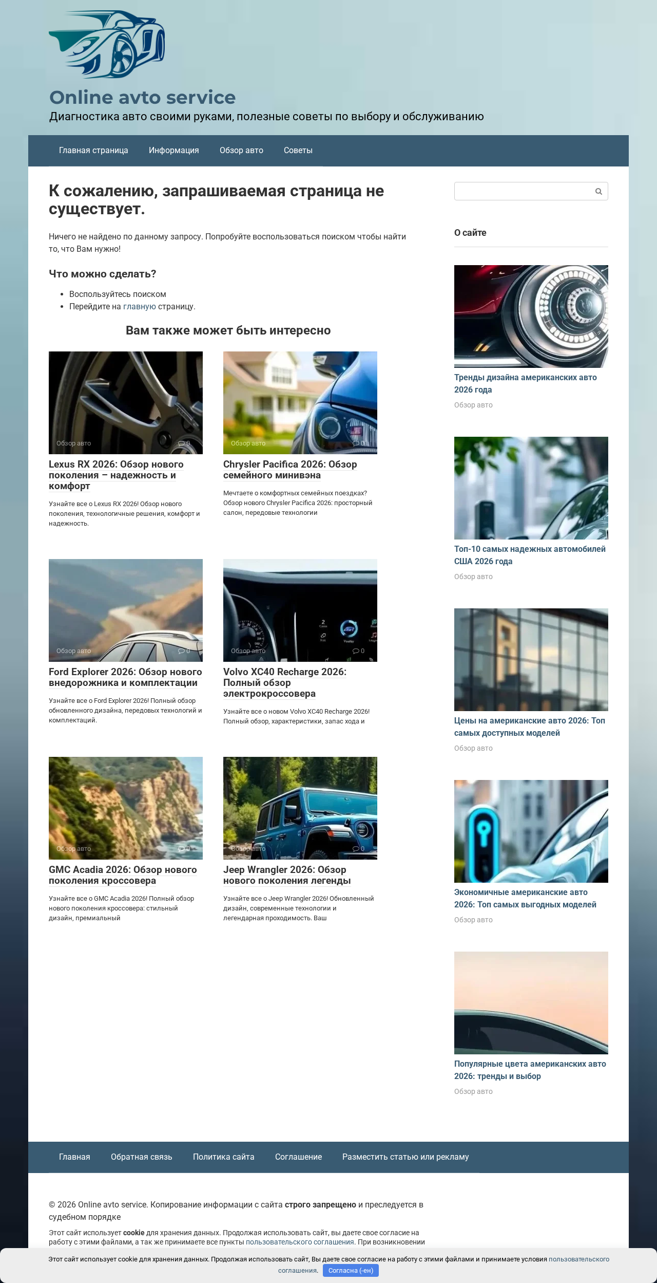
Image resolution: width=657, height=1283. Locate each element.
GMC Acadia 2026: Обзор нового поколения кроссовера (123, 875)
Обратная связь (141, 1157)
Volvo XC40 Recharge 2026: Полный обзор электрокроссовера (284, 682)
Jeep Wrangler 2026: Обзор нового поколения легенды (287, 875)
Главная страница (93, 150)
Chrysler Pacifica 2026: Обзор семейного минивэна (290, 469)
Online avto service (142, 97)
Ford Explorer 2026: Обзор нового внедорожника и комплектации (125, 677)
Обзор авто (241, 150)
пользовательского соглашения (300, 1242)
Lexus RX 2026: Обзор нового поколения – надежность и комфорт (116, 475)
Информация (174, 150)
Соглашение (298, 1157)
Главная (74, 1157)
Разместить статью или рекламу (405, 1157)
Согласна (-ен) (351, 1270)
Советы (298, 150)
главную (139, 306)
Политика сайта (224, 1157)
